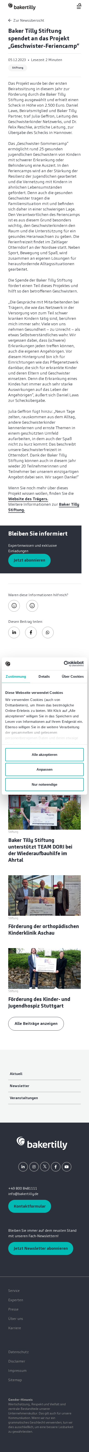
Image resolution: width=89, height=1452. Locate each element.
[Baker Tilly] (22, 6)
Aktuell (16, 1073)
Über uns (15, 1318)
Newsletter (19, 1085)
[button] (14, 632)
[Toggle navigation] (76, 6)
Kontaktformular (30, 1206)
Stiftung (17, 67)
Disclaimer (16, 1361)
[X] (45, 1166)
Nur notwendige (44, 784)
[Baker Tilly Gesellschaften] (42, 1143)
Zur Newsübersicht (28, 20)
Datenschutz (18, 1351)
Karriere (14, 1328)
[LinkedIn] (23, 1167)
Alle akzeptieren (44, 754)
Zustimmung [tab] (16, 676)
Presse (13, 1309)
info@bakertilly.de (23, 1193)
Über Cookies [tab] (73, 676)
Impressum (17, 1370)
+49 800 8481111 (22, 1188)
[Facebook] (55, 1167)
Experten (15, 1300)
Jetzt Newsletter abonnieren (41, 1248)
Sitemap (15, 1380)
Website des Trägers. (28, 499)
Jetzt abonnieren (29, 560)
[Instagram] (34, 1167)
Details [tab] (44, 676)
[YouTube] (66, 1167)
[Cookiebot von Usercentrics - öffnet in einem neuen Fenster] (64, 664)
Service (14, 1290)
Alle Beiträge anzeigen (36, 1023)
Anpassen (44, 769)
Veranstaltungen (24, 1097)
